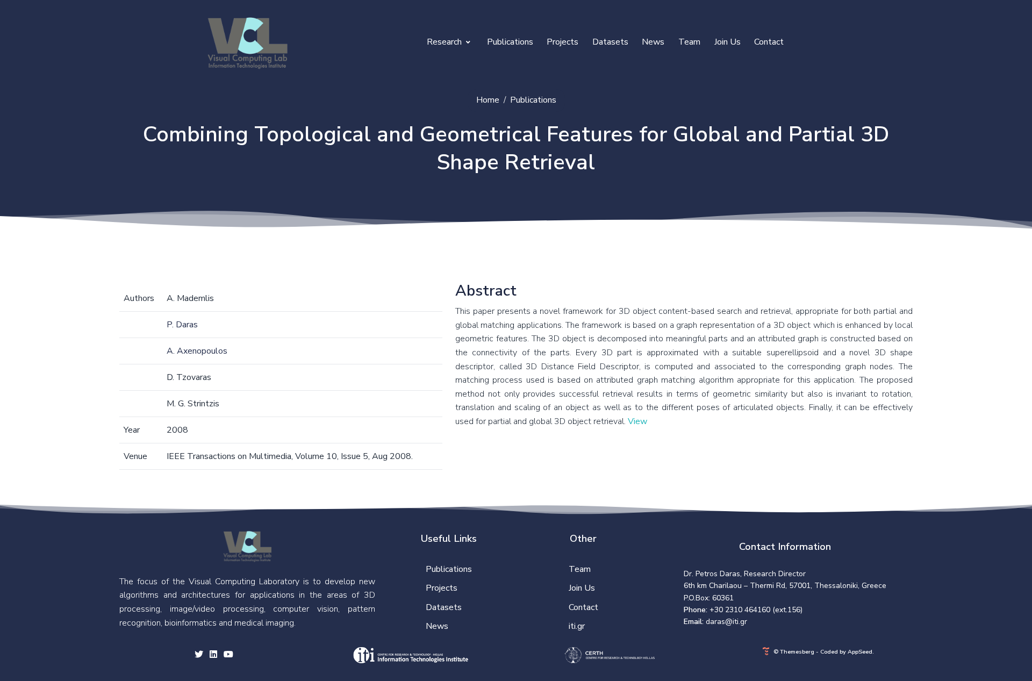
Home (487, 100)
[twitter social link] (199, 655)
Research (445, 42)
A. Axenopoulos (197, 351)
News (653, 42)
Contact (769, 42)
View (637, 421)
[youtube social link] (228, 655)
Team (689, 42)
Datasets (610, 42)
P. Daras (182, 325)
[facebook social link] (213, 655)
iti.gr (577, 626)
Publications (510, 42)
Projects (562, 42)
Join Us (727, 42)
